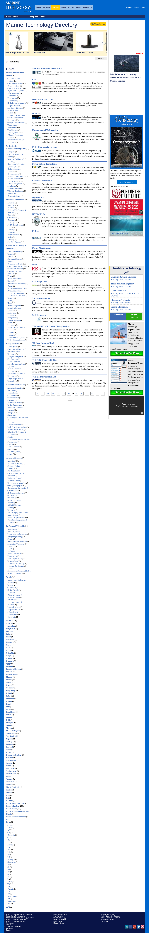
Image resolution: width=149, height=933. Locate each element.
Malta (8, 725)
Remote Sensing (13, 181)
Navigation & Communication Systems (15, 147)
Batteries (10, 207)
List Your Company (11, 16)
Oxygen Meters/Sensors (16, 122)
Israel (8, 703)
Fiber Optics (12, 222)
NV (8, 869)
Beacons (10, 254)
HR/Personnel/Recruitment (17, 541)
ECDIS (10, 161)
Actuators (11, 202)
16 (58, 393)
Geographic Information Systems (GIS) (16, 165)
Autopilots (11, 151)
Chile (8, 647)
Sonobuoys (11, 186)
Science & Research (14, 457)
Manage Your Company (37, 16)
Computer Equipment (15, 268)
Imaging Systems (13, 105)
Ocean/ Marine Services (15, 384)
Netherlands (11, 733)
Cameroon (10, 639)
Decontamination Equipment (13, 352)
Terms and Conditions (13, 926)
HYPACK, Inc (39, 214)
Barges (10, 585)
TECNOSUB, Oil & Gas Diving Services (50, 326)
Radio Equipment (13, 178)
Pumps (9, 322)
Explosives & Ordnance (16, 295)
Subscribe (126, 353)
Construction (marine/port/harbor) (14, 401)
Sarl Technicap (39, 315)
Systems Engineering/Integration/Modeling (19, 569)
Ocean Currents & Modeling (14, 501)
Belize (8, 634)
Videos (78, 7)
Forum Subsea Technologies (44, 163)
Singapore (10, 768)
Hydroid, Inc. (38, 197)
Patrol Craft (11, 599)
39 (70, 398)
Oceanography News (60, 914)
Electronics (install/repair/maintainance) (17, 416)
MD (8, 852)
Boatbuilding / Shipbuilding (12, 391)
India (8, 695)
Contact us (10, 923)
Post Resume (118, 314)
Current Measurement (15, 88)
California (11, 835)
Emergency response (15, 356)
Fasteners (10, 298)
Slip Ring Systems (14, 242)
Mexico (9, 728)
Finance (10, 539)
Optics (9, 237)
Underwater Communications (13, 194)
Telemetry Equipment (15, 191)
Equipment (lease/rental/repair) (14, 423)
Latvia (8, 714)
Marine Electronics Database (110, 916)
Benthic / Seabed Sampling (13, 467)
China (8, 650)
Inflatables (11, 592)
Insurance (11, 546)
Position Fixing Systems (16, 176)
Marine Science (58, 923)
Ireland (9, 701)
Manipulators (12, 317)
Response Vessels (13, 609)
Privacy (8, 930)
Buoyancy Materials (14, 259)
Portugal (9, 746)
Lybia (8, 720)
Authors (9, 925)
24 (97, 393)
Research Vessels (13, 607)
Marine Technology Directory (15, 921)
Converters (11, 220)
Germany (10, 682)
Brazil (8, 636)
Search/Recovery (13, 446)
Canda (8, 644)
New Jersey (11, 862)
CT (8, 840)
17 (64, 393)
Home (38, 7)
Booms (10, 256)
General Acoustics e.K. (42, 180)
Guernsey (10, 687)
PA (8, 876)
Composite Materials (15, 264)
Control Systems (13, 86)
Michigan (10, 859)
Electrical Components (15, 199)
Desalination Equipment (16, 288)
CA (8, 832)
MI (8, 857)
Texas (9, 881)
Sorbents (10, 335)
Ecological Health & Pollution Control (14, 479)
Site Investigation (13, 451)
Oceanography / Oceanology (13, 496)
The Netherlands (12, 787)
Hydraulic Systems (14, 305)
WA (8, 893)
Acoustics (11, 461)
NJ (8, 867)
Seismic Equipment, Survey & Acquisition (17, 513)
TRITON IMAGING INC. (44, 359)
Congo (8, 655)
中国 (8, 907)
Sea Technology (58, 916)
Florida (10, 844)
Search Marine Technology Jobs (127, 270)
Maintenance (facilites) (15, 429)
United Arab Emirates (15, 803)
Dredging (10, 412)
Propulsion (11, 325)
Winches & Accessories (16, 283)
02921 (9, 825)
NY (8, 871)
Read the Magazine (127, 182)
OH (8, 874)
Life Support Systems (15, 108)
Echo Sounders (13, 93)
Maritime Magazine (107, 919)
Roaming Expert (39, 281)
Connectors (11, 217)
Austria (9, 623)
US (7, 819)
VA (8, 886)
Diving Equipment (14, 290)
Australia (9, 620)
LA (8, 847)
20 (76, 393)
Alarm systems (12, 346)
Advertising (87, 7)
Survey (10, 454)
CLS (34, 79)
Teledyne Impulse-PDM (43, 343)
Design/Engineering (14, 536)
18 (69, 393)
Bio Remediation (13, 470)
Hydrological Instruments (16, 103)
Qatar (8, 749)
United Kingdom (12, 805)
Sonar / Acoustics (13, 188)
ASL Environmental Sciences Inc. (47, 68)
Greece (9, 685)
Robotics (10, 510)
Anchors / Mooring (14, 251)
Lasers (9, 227)
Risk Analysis (12, 561)
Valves (9, 276)
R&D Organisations (14, 558)
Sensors (10, 239)
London (9, 717)
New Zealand (11, 736)
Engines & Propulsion (15, 293)
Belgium (9, 631)
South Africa (11, 771)
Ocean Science (58, 921)
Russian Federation (13, 754)
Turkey (9, 792)
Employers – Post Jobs (134, 316)
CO (8, 837)
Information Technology (16, 544)
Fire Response (12, 359)
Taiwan (9, 784)
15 (53, 393)
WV (9, 903)
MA (8, 849)
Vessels (9, 577)
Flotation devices (13, 361)
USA (8, 822)
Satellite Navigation (14, 183)
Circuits (10, 215)
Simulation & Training (15, 563)
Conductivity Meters (14, 83)
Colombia (10, 652)
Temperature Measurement (12, 126)
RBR (34, 264)
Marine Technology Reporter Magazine (19, 914)
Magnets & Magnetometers (13, 233)
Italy (8, 706)
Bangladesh (10, 628)
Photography (12, 556)
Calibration (11, 395)
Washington (11, 896)
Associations (12, 529)
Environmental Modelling (16, 483)
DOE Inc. (36, 113)
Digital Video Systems (15, 90)
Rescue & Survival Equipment (14, 369)
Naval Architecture (14, 553)
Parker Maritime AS (41, 247)
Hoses (9, 303)
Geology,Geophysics (15, 485)
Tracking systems (13, 132)
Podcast (71, 7)
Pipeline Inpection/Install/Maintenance (18, 438)
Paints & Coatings (14, 320)
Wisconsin (11, 901)
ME (8, 854)
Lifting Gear (12, 313)
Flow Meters (12, 98)
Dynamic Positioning (15, 159)
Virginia (10, 889)
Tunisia (9, 789)
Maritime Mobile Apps (108, 914)
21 (82, 393)
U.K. (8, 795)
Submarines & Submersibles (12, 613)
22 (87, 393)
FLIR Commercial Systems (44, 146)
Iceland (9, 693)
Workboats (11, 617)
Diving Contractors (14, 405)
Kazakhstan (10, 712)
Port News (104, 921)
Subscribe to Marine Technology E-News (20, 918)
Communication (13, 397)
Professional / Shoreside (15, 526)
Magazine (46, 7)
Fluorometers (12, 100)
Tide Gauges (12, 130)
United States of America (16, 816)
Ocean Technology (59, 918)
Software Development (15, 566)
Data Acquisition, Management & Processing (17, 532)
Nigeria (9, 738)
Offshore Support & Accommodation (14, 596)
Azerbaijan (10, 626)
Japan (8, 709)
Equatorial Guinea (13, 669)
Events (63, 7)
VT (8, 891)
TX (8, 884)
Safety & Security (13, 343)
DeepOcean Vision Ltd (42, 99)
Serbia (8, 765)
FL (8, 842)
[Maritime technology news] (18, 9)
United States (11, 808)
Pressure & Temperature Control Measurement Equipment (16, 117)
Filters (9, 300)
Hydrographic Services (15, 493)
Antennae (11, 205)
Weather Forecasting (14, 573)
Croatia (9, 658)
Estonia (9, 671)
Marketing (11, 551)
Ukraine (9, 800)
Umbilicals (11, 273)
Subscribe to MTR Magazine (15, 916)
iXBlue (35, 231)
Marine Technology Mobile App (16, 919)
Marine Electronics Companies (111, 918)
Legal (9, 548)
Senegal (9, 763)
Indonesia (10, 698)
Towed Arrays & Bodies (16, 517)
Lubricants (11, 315)
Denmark (10, 661)
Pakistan (9, 744)
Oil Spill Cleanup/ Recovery (14, 506)
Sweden (9, 779)
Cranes (10, 286)
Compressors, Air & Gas (16, 266)
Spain (8, 776)
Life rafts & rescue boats (16, 364)
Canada (9, 642)
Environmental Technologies (45, 130)
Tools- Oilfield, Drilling (16, 340)
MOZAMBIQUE (13, 730)
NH (8, 864)
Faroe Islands (11, 674)
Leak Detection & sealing (16, 427)
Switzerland (10, 781)
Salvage (10, 444)
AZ (8, 830)
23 (92, 393)
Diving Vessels (13, 590)
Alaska (10, 827)
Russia (8, 752)
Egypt (8, 663)
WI (8, 898)
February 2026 (126, 124)
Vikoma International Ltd (44, 376)
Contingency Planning (15, 349)
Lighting (10, 229)
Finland (9, 677)
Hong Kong (10, 690)
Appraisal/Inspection (15, 388)
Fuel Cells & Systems (15, 225)
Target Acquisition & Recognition (15, 379)
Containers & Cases (14, 271)
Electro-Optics (12, 95)
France (9, 679)
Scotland (9, 757)
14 (48, 393)
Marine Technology (59, 919)
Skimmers (11, 332)
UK (7, 797)
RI (8, 879)
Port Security (12, 442)
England (9, 666)
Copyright (9, 928)
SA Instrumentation (41, 298)
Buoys (9, 261)
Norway (9, 741)
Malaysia (9, 722)
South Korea (11, 773)
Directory (55, 7)
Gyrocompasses (13, 174)
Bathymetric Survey (14, 463)
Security (10, 449)
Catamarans (11, 587)
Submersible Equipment (16, 337)
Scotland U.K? (12, 760)
